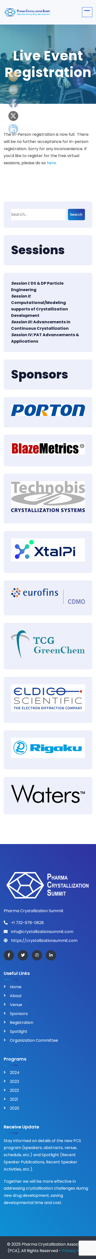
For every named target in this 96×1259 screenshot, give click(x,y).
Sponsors (19, 1013)
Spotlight (18, 1031)
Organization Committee (34, 1040)
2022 (14, 1090)
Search (76, 214)
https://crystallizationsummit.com (44, 940)
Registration (21, 1022)
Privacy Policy (75, 1251)
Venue (16, 1005)
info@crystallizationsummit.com (41, 931)
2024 (14, 1072)
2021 (14, 1099)
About (16, 996)
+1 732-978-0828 (27, 923)
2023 (14, 1081)
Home (15, 987)
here (51, 163)
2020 (14, 1108)
